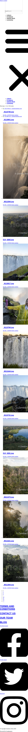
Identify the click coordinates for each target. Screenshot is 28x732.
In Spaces (10, 17)
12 (3, 600)
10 (3, 597)
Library (9, 15)
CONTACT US (8, 613)
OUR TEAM (6, 617)
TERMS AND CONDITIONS (7, 607)
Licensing (10, 20)
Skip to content (3, 0)
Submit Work (11, 18)
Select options (15, 115)
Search (6, 11)
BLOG (3, 622)
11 (3, 598)
